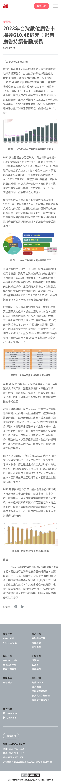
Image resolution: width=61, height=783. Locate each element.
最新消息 (7, 682)
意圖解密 (36, 642)
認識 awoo (37, 682)
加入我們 (36, 686)
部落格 (35, 660)
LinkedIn (11, 717)
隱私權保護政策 (39, 691)
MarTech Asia (10, 660)
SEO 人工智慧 (10, 642)
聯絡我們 (41, 5)
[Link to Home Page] (5, 6)
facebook (16, 607)
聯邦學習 (36, 646)
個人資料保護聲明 (41, 695)
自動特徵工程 (38, 638)
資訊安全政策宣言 (41, 699)
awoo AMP (8, 638)
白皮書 (35, 664)
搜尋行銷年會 (9, 669)
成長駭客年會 (9, 664)
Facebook (12, 713)
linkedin (23, 607)
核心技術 (36, 633)
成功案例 (36, 669)
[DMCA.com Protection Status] (30, 775)
